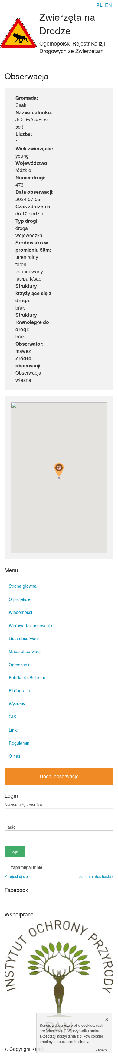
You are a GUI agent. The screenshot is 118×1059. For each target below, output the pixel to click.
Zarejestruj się (16, 876)
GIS (12, 717)
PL (99, 5)
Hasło (10, 827)
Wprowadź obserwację (30, 625)
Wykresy (17, 704)
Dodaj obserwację (59, 776)
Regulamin (19, 743)
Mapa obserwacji (25, 651)
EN (108, 5)
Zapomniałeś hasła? (96, 876)
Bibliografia (19, 690)
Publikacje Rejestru (27, 677)
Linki (13, 730)
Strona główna (23, 586)
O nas (14, 756)
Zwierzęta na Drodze (67, 23)
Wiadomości (20, 612)
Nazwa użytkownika (23, 805)
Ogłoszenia (20, 664)
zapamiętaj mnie (26, 867)
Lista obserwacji (24, 638)
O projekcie (20, 599)
